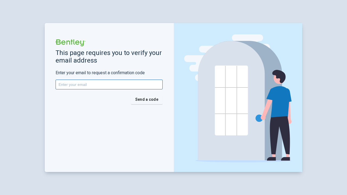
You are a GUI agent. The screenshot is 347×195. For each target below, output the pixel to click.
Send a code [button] (146, 99)
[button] (70, 42)
